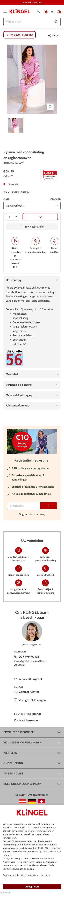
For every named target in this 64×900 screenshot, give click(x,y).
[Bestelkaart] (52, 11)
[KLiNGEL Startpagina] (20, 11)
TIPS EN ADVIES (13, 773)
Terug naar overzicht (21, 34)
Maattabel (55, 198)
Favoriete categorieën (19, 732)
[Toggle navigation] (5, 11)
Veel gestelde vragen (32, 700)
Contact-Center (29, 692)
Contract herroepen (26, 720)
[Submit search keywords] (56, 22)
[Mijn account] (38, 11)
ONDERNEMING (13, 763)
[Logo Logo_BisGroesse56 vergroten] (14, 357)
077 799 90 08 (29, 657)
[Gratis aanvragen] (48, 505)
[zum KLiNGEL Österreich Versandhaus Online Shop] (22, 801)
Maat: (6, 198)
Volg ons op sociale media (22, 783)
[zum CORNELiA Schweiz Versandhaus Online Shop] (41, 801)
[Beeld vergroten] (50, 107)
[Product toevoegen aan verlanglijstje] (40, 216)
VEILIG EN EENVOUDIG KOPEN (22, 742)
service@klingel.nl (30, 679)
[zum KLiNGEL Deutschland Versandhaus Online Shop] (32, 801)
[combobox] (32, 22)
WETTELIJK (10, 752)
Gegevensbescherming (32, 514)
